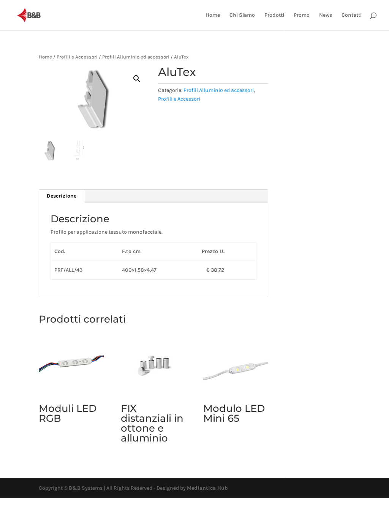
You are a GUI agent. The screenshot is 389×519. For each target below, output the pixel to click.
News (325, 15)
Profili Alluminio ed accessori (135, 57)
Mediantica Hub (207, 488)
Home (213, 15)
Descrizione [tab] (61, 196)
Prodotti (274, 15)
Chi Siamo (242, 15)
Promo (302, 15)
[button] (137, 78)
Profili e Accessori (77, 57)
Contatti (352, 15)
